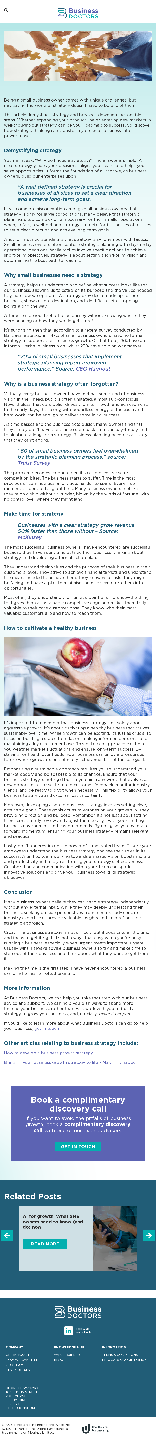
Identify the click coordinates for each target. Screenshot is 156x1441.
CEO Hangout (93, 369)
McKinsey (29, 537)
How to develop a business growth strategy (48, 1053)
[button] (7, 1235)
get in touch (47, 1029)
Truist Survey (33, 463)
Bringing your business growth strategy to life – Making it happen (71, 1063)
